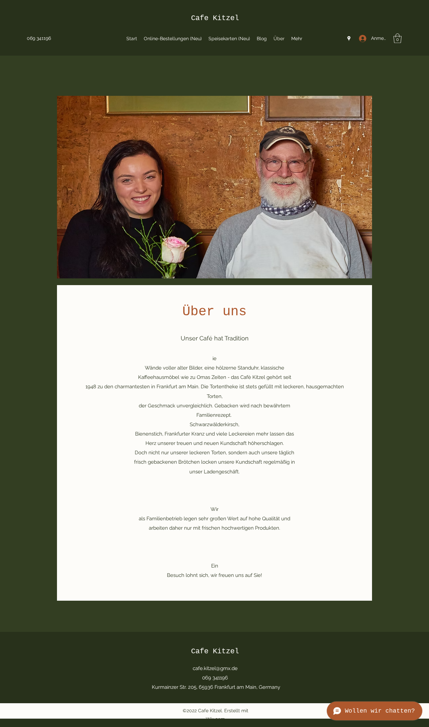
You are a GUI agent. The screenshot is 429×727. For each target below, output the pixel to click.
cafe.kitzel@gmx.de (215, 668)
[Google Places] (349, 38)
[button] (397, 38)
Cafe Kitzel (215, 18)
